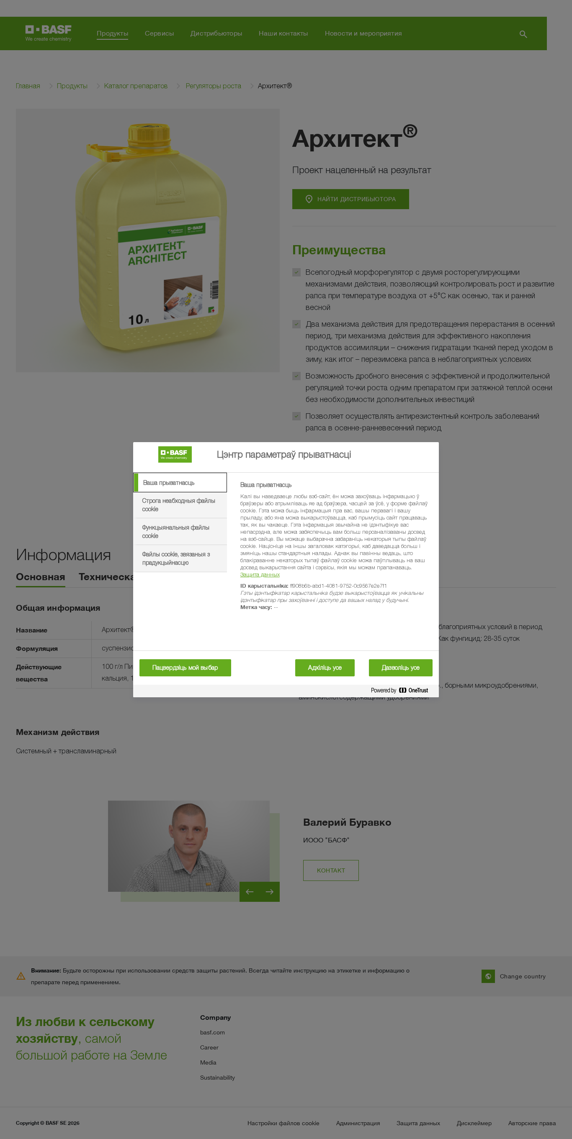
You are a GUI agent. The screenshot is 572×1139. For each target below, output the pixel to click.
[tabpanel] (336, 550)
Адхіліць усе (325, 667)
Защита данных (260, 574)
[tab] (180, 483)
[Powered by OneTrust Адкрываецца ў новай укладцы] (403, 692)
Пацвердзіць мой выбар (185, 667)
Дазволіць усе (401, 667)
